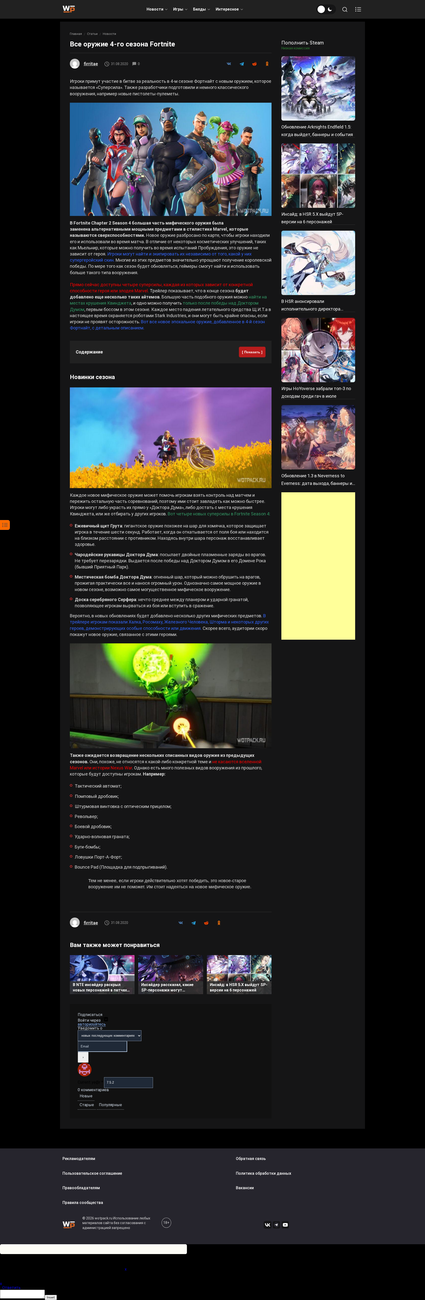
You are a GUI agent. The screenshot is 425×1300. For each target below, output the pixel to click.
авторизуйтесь (92, 1024)
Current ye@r (90, 1082)
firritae (91, 63)
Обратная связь (251, 1158)
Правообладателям (81, 1188)
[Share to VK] (228, 63)
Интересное (227, 9)
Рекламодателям (78, 1158)
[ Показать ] (252, 352)
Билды (199, 9)
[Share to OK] (267, 63)
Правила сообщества (82, 1202)
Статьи (92, 34)
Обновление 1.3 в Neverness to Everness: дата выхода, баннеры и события (316, 483)
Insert (51, 1297)
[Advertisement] (318, 566)
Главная (76, 34)
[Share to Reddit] (254, 63)
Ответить (11, 1287)
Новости (155, 9)
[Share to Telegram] (241, 63)
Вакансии (245, 1188)
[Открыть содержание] (358, 9)
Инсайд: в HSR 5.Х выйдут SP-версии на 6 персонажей (238, 987)
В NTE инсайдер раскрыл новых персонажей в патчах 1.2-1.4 (100, 988)
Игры (178, 9)
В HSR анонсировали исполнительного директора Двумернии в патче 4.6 (310, 309)
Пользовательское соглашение (92, 1173)
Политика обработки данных (263, 1173)
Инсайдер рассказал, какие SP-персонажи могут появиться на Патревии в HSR (169, 988)
